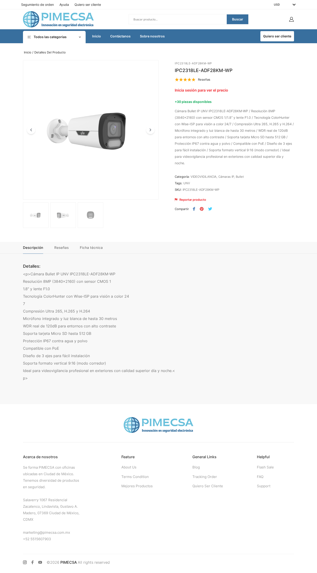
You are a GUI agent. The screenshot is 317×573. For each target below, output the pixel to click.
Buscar (237, 19)
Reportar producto (192, 199)
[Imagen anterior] (31, 130)
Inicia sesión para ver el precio (201, 90)
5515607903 (40, 539)
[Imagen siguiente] (150, 130)
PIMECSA (68, 562)
